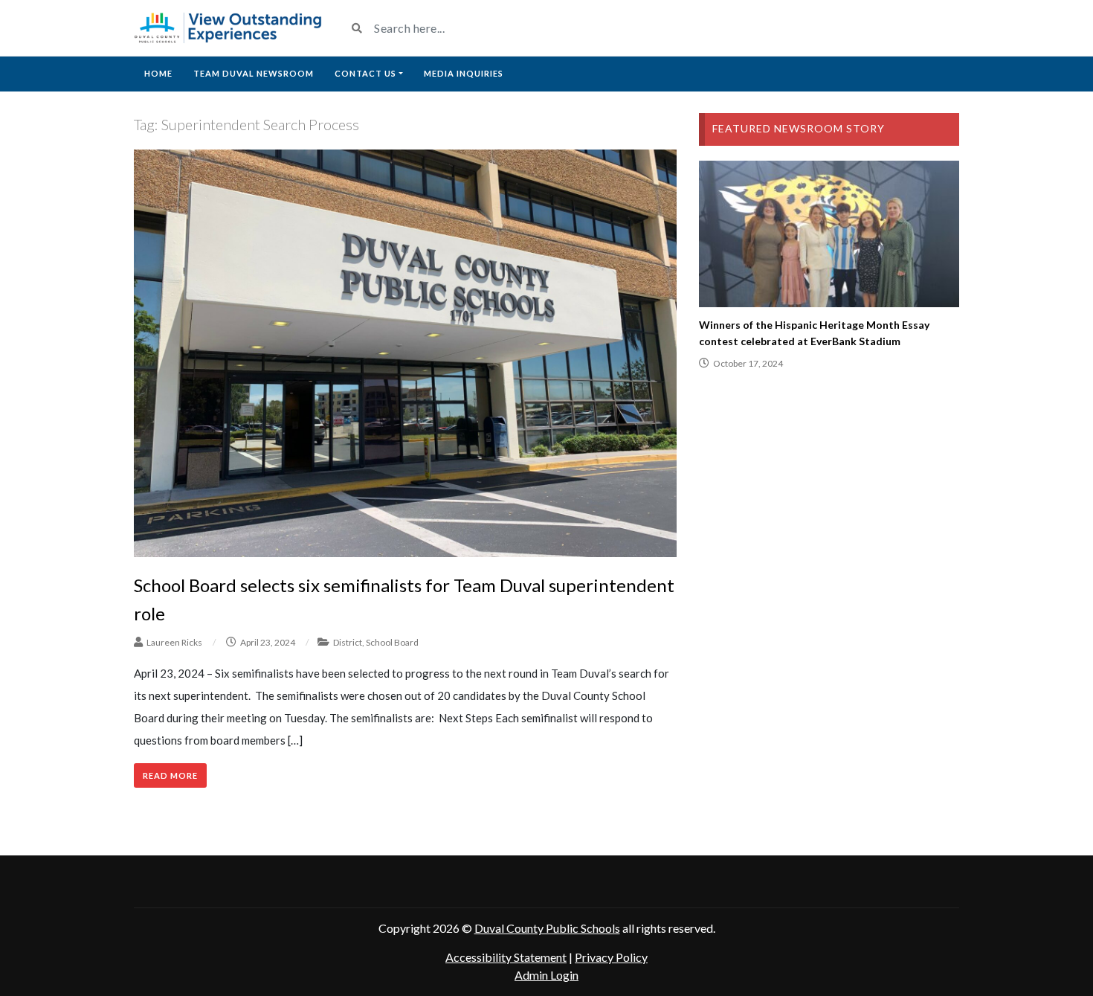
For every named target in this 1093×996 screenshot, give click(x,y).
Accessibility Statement (506, 957)
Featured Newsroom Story (798, 128)
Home (158, 73)
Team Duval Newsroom (253, 73)
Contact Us (365, 73)
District (347, 642)
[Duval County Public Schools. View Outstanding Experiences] (228, 28)
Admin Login (546, 975)
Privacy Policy (611, 957)
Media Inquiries (463, 73)
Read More (170, 775)
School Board (392, 642)
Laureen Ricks (174, 642)
